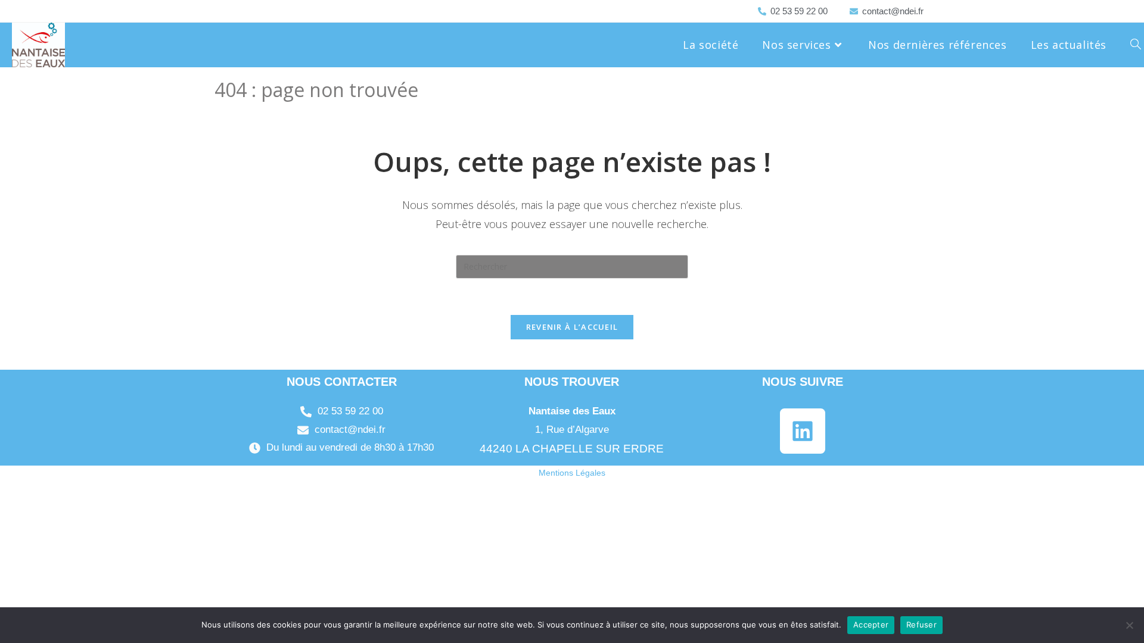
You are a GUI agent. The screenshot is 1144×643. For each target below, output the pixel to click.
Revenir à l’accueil (572, 327)
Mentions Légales (572, 472)
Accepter (870, 624)
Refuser (921, 624)
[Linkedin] (802, 431)
